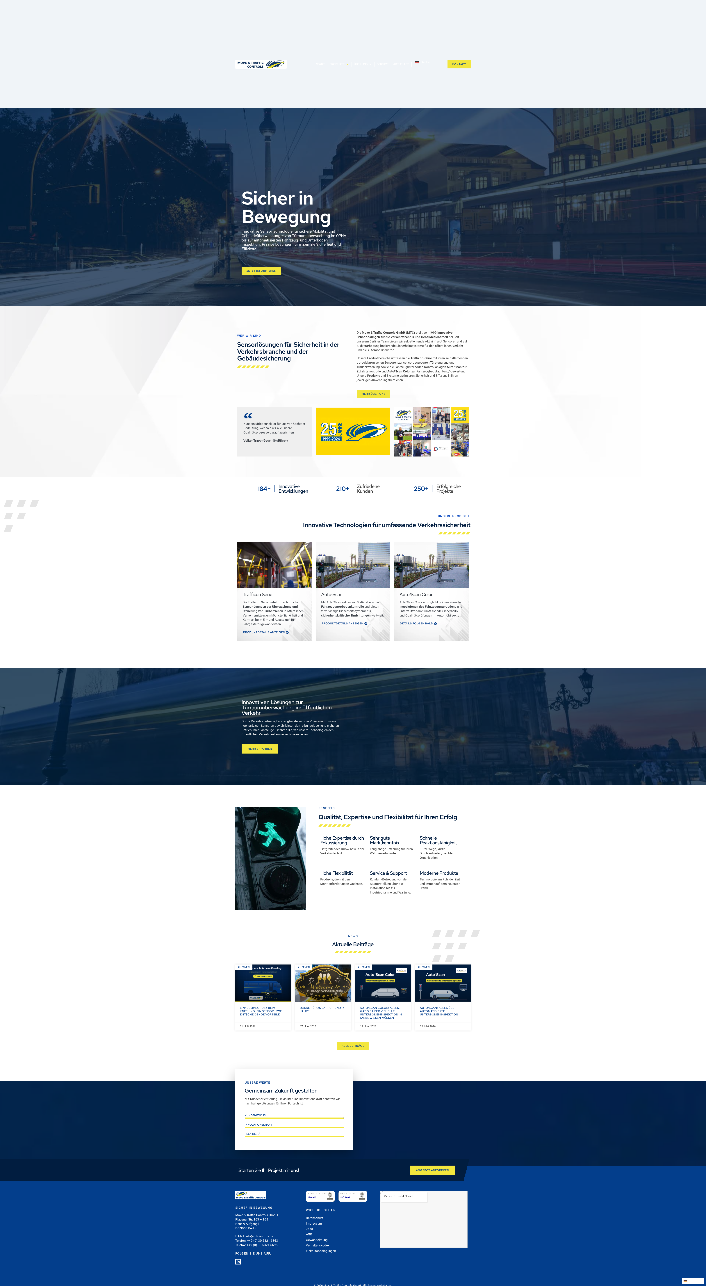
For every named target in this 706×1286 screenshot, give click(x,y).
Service (382, 64)
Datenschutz (314, 1218)
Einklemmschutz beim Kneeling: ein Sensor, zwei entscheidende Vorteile (261, 1011)
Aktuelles (401, 64)
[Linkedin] (238, 1261)
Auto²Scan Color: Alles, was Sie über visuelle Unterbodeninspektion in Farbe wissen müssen (381, 1013)
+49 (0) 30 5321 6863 (262, 1240)
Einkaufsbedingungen (321, 1251)
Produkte (337, 64)
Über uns (361, 64)
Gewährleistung (317, 1240)
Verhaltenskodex (317, 1245)
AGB (309, 1234)
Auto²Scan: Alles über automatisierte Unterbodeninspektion (439, 1011)
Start (320, 64)
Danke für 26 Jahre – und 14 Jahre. (322, 1009)
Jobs (309, 1229)
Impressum (314, 1223)
